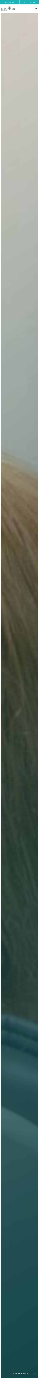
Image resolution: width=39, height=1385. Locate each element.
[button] (36, 8)
